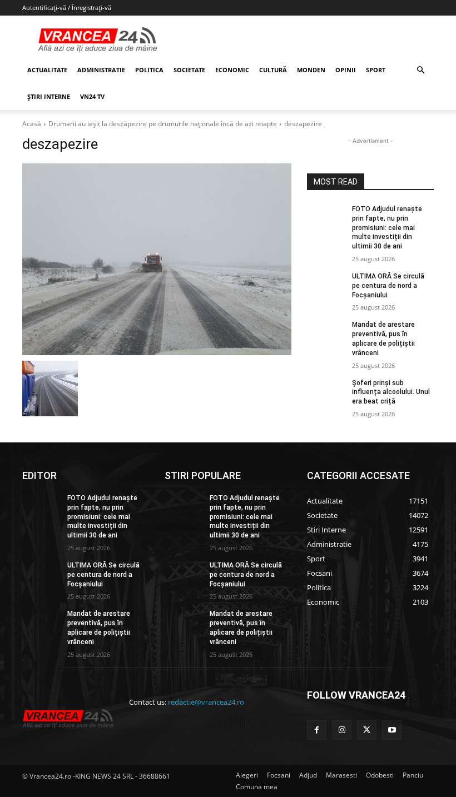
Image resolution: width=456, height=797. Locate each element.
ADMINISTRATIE (101, 70)
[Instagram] (341, 730)
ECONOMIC (232, 70)
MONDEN (311, 70)
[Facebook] (316, 730)
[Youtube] (392, 730)
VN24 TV (92, 96)
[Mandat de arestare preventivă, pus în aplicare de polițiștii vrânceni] (326, 333)
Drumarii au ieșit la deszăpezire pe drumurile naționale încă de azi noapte (162, 123)
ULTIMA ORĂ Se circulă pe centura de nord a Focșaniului (388, 285)
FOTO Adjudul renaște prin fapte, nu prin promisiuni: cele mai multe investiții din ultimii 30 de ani (387, 227)
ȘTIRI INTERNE (48, 96)
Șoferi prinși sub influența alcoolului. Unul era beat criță (391, 392)
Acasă (31, 123)
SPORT (375, 70)
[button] (420, 70)
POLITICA (149, 70)
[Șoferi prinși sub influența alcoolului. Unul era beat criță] (326, 391)
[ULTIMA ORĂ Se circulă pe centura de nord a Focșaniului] (326, 285)
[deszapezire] (156, 259)
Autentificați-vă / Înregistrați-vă (66, 7)
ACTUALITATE (47, 70)
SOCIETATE (189, 70)
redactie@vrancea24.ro (206, 702)
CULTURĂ (273, 70)
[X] (366, 730)
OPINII (345, 70)
